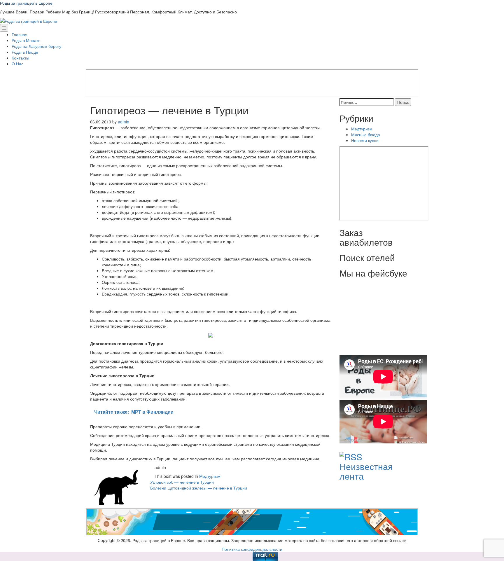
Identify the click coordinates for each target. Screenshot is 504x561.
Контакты (20, 58)
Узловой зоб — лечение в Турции (182, 482)
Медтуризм (209, 476)
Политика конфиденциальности (252, 549)
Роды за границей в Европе (26, 3)
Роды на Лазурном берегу (36, 46)
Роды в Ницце (25, 52)
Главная (19, 34)
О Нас (17, 64)
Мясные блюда (365, 134)
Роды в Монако (26, 40)
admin (123, 122)
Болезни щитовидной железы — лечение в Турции (198, 488)
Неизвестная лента (366, 471)
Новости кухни (365, 140)
